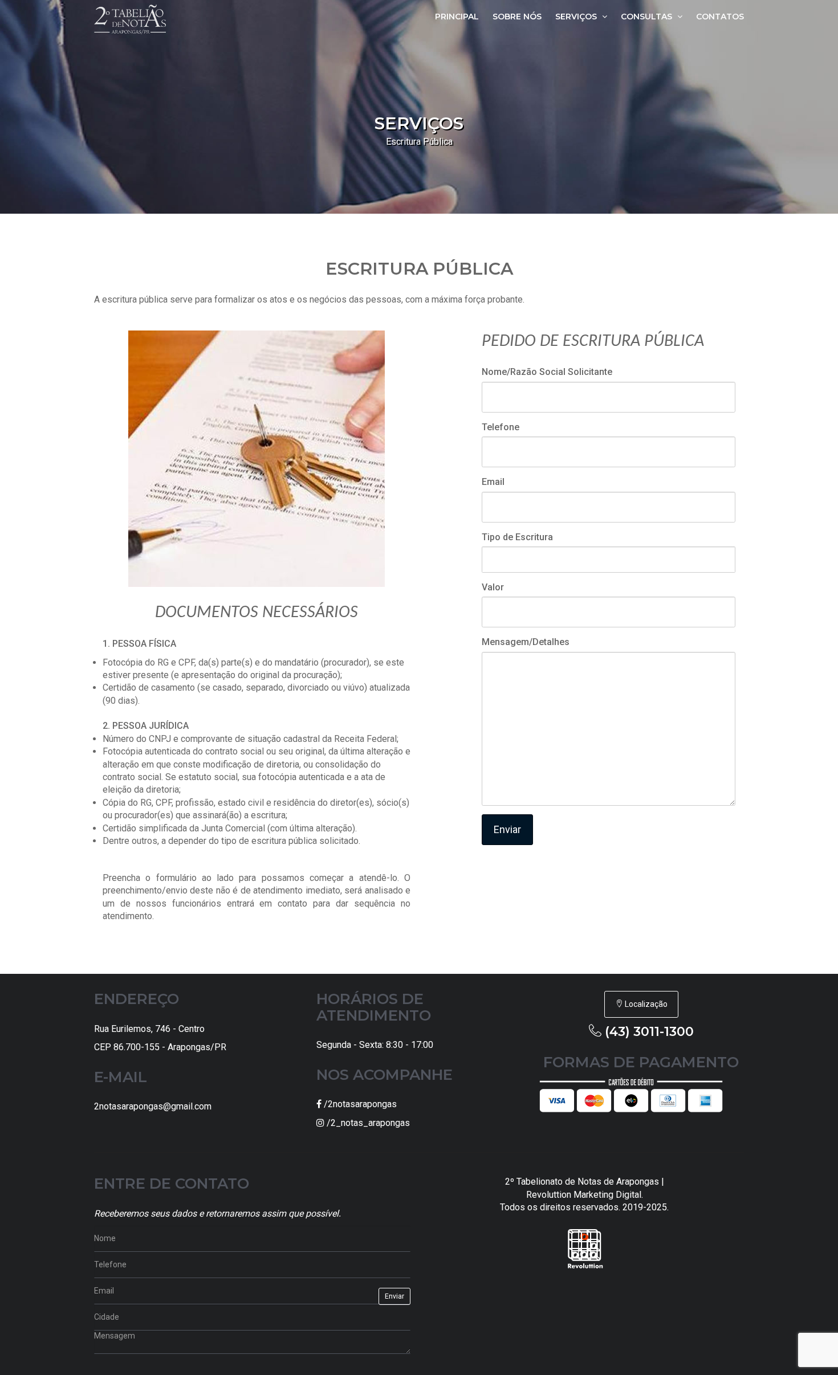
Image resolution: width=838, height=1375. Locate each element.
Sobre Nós (517, 16)
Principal (457, 16)
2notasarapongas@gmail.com (152, 1106)
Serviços (577, 16)
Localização (645, 1004)
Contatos (720, 16)
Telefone (500, 427)
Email (493, 481)
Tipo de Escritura (517, 537)
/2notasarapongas (359, 1104)
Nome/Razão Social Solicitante (547, 371)
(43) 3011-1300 (649, 1031)
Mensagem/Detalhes (525, 642)
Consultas (647, 16)
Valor (493, 587)
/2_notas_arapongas (367, 1122)
